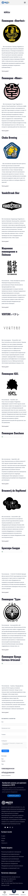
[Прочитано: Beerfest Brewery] (12, 33)
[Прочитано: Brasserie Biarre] (12, 561)
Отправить (5, 750)
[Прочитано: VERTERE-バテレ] (12, 327)
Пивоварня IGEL (10, 373)
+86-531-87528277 (8, 881)
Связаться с (4, 843)
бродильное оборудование (6, 775)
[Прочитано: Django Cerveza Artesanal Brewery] (12, 672)
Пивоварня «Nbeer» (12, 78)
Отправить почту (14, 894)
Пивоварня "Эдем (11, 599)
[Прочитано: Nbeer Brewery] (12, 91)
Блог (2, 758)
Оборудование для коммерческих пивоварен (12, 856)
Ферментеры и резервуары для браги (10, 861)
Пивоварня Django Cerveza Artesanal (11, 658)
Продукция (4, 894)
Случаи (3, 838)
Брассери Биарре (11, 548)
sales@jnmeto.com (15, 876)
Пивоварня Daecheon (13, 433)
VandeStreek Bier (11, 193)
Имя (2, 721)
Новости (3, 761)
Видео (3, 840)
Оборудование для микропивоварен (10, 854)
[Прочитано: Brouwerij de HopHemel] (12, 503)
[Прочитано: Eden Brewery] (12, 612)
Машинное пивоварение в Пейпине (9, 251)
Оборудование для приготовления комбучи (12, 865)
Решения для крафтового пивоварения (11, 851)
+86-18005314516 (11, 879)
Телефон (3, 734)
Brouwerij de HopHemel (14, 490)
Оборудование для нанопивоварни (10, 858)
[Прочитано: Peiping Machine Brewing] (12, 267)
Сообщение (4, 740)
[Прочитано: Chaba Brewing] (12, 150)
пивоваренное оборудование (7, 770)
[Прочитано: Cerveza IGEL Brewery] (12, 386)
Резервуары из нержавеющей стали (10, 868)
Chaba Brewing (9, 137)
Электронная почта (5, 728)
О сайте (3, 836)
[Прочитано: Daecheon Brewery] (12, 446)
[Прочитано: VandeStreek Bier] (12, 206)
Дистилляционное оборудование (9, 863)
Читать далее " (5, 71)
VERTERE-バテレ (10, 314)
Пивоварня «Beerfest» (13, 20)
